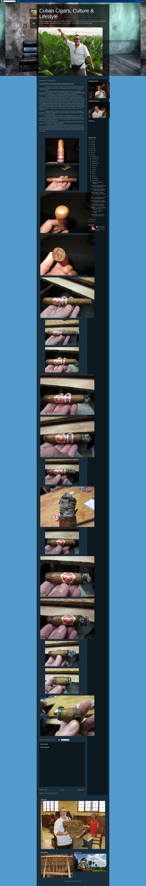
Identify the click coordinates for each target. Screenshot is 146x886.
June (93, 169)
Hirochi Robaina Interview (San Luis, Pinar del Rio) (98, 205)
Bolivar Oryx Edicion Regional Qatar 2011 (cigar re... (98, 208)
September (94, 163)
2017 (91, 146)
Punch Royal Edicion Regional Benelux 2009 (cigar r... (98, 186)
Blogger (79, 881)
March (93, 176)
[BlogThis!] (63, 740)
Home (62, 790)
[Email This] (62, 740)
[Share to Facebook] (67, 740)
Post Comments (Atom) (52, 793)
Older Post (81, 790)
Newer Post (43, 790)
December (94, 156)
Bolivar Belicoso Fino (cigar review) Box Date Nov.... (98, 215)
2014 (91, 152)
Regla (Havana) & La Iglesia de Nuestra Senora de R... (98, 201)
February (94, 178)
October (94, 161)
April (93, 173)
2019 (91, 142)
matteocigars (101, 227)
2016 (91, 148)
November (94, 159)
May (93, 171)
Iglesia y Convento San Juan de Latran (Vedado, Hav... (98, 198)
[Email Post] (59, 739)
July (93, 167)
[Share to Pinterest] (68, 740)
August (94, 165)
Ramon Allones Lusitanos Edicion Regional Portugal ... (98, 194)
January (94, 180)
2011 (91, 221)
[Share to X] (65, 740)
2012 (91, 219)
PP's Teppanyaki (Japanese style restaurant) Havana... (98, 189)
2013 (91, 155)
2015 (91, 150)
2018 (91, 144)
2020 (91, 140)
